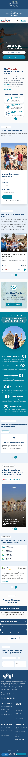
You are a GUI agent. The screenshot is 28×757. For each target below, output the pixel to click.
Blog (6, 748)
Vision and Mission (5, 735)
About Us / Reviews (5, 727)
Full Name (5, 182)
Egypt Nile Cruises (5, 709)
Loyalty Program (17, 748)
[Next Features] (15, 118)
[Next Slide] (16, 275)
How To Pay (18, 713)
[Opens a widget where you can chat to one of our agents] (5, 754)
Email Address (6, 189)
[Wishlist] (15, 20)
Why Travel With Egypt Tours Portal (14, 319)
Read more (5, 432)
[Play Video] (14, 506)
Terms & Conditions (20, 731)
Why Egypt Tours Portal (6, 730)
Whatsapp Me (15, 57)
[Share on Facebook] (23, 517)
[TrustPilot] (14, 698)
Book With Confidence (14, 315)
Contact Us (18, 708)
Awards (3, 732)
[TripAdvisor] (11, 698)
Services (3, 738)
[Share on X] (23, 521)
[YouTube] (8, 698)
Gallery (10, 748)
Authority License (19, 736)
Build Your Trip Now (15, 304)
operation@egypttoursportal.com (10, 693)
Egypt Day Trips (4, 711)
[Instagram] (5, 698)
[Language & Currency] (18, 20)
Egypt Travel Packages (6, 706)
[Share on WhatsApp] (23, 524)
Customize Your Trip (14, 52)
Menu (24, 20)
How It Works (19, 710)
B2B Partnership (19, 718)
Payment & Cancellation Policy (21, 728)
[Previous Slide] (12, 275)
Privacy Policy (18, 734)
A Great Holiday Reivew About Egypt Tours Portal (11, 520)
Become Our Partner (8, 658)
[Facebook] (2, 698)
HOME (4, 43)
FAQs (17, 716)
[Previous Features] (12, 118)
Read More (7, 89)
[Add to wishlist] (25, 235)
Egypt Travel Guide (12, 43)
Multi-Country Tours (6, 717)
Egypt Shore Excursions (6, 714)
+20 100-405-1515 (6, 695)
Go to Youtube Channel (11, 479)
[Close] (26, 13)
